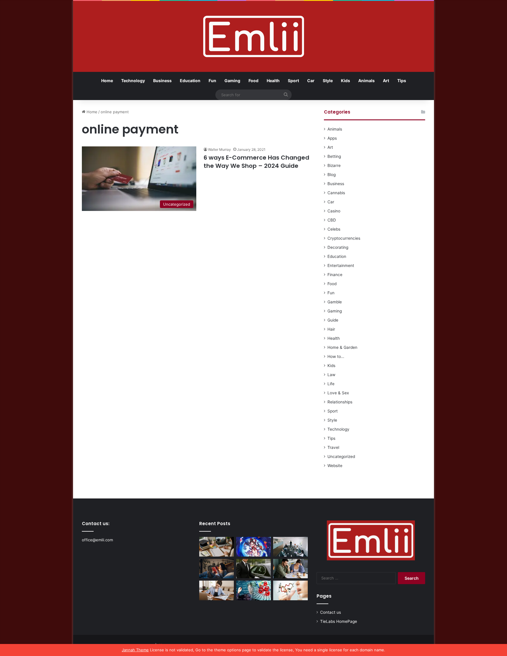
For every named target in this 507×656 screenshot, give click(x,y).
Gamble (334, 302)
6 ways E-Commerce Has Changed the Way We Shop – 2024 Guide (256, 161)
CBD (331, 220)
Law (331, 374)
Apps (332, 138)
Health (273, 80)
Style (328, 80)
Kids (345, 80)
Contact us (330, 612)
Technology (133, 80)
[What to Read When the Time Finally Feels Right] (216, 569)
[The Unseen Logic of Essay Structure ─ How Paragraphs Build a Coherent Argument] (290, 569)
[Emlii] (253, 36)
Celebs (333, 229)
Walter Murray (219, 149)
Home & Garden (342, 347)
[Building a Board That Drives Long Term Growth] (290, 547)
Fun (212, 80)
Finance (334, 274)
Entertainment (340, 265)
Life (330, 383)
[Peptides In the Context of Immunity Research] (290, 590)
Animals (366, 80)
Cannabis (336, 192)
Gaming (232, 80)
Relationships (339, 402)
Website (334, 465)
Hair (331, 329)
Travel (333, 447)
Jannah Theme (135, 649)
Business (162, 80)
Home (107, 80)
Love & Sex (338, 392)
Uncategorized (341, 456)
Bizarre (334, 165)
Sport (293, 80)
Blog (331, 174)
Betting (334, 156)
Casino (333, 211)
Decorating (337, 247)
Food (253, 80)
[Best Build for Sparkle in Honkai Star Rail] (253, 547)
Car (311, 80)
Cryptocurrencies (343, 238)
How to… (335, 356)
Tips (401, 80)
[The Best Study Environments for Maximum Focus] (216, 590)
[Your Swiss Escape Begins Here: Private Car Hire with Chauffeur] (253, 569)
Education (190, 80)
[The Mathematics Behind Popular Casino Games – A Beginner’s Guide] (253, 590)
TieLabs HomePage (338, 621)
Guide (332, 320)
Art (386, 80)
